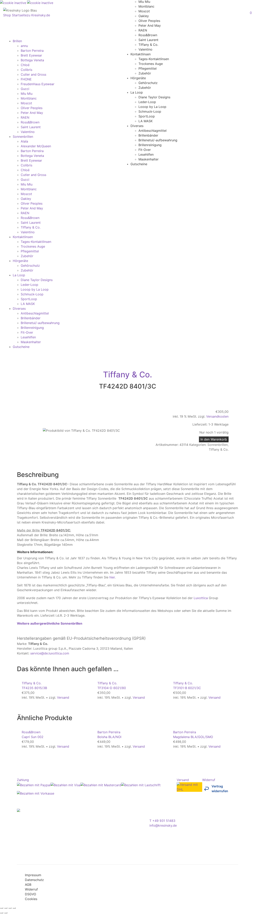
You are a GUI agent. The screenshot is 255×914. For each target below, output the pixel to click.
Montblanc (146, 6)
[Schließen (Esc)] (14, 908)
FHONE (26, 79)
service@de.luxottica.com (49, 653)
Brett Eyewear (31, 55)
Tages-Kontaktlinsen (153, 59)
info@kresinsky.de (163, 825)
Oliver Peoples (149, 20)
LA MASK (145, 121)
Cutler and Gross (33, 74)
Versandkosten (217, 416)
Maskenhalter (148, 159)
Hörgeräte (138, 78)
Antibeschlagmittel (152, 130)
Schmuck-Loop (149, 111)
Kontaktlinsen (140, 54)
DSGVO (30, 894)
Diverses (136, 126)
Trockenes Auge (150, 63)
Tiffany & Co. (148, 44)
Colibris (26, 70)
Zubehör (144, 73)
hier (112, 577)
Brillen (17, 41)
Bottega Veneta (32, 60)
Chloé (25, 65)
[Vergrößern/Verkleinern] (1, 908)
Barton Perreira (32, 51)
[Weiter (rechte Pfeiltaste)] (5, 912)
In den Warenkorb (213, 439)
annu (24, 46)
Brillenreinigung (150, 145)
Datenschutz (34, 880)
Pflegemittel (147, 68)
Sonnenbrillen (23, 137)
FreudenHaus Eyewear (37, 84)
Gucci (25, 89)
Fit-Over (144, 149)
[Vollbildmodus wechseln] (5, 908)
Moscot (144, 11)
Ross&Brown (147, 35)
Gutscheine (138, 164)
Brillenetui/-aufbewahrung (157, 140)
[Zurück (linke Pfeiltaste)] (1, 912)
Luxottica (201, 598)
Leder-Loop (147, 102)
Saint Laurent (148, 40)
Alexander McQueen (36, 146)
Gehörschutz (148, 83)
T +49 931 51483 (162, 821)
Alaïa (24, 141)
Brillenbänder (148, 135)
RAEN (142, 30)
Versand (63, 697)
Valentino (145, 49)
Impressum (33, 875)
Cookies (31, 899)
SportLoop (146, 116)
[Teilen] (10, 908)
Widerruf (31, 889)
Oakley (143, 16)
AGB (28, 885)
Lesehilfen (146, 154)
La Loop (136, 92)
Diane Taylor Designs (154, 97)
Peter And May (149, 25)
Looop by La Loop (152, 106)
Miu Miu (26, 94)
